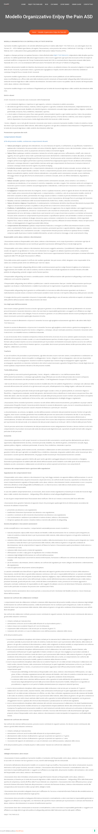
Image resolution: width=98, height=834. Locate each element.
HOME (23, 4)
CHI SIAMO (54, 4)
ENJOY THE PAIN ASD (35, 4)
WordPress (19, 831)
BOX (46, 4)
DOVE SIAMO (65, 4)
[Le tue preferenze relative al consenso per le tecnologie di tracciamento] (94, 830)
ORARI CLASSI (76, 4)
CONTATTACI (88, 4)
